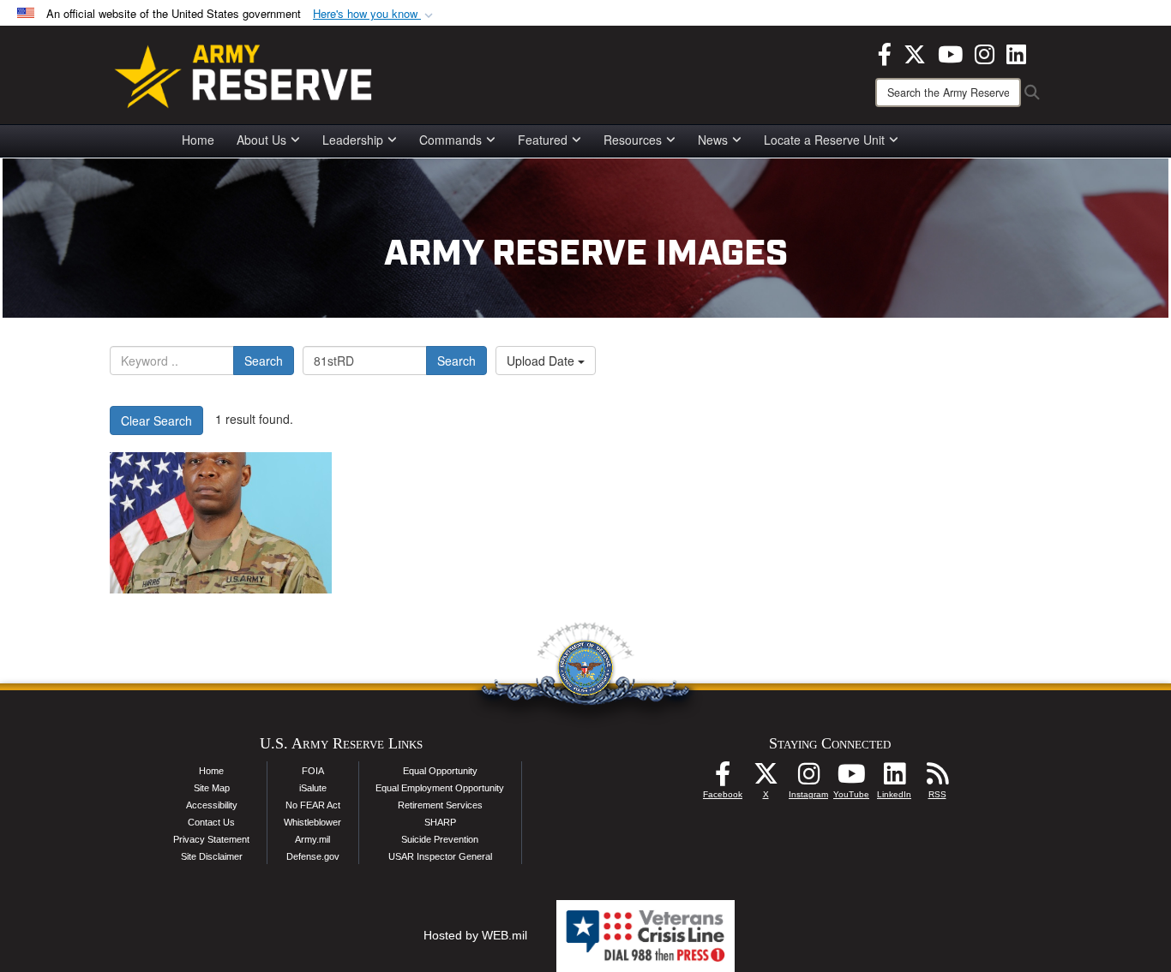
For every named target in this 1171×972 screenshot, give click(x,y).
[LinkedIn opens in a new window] (1016, 52)
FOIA (313, 771)
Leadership (352, 139)
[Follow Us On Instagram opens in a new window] (808, 778)
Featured (542, 139)
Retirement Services (440, 805)
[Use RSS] (937, 778)
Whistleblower (312, 822)
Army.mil (312, 839)
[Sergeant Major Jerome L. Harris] (221, 522)
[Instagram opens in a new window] (984, 52)
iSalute (313, 788)
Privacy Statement (211, 839)
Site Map (212, 788)
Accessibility (211, 805)
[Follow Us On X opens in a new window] (765, 778)
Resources (633, 139)
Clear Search (156, 420)
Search (263, 360)
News (713, 139)
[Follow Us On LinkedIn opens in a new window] (894, 778)
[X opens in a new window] (915, 52)
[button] (374, 14)
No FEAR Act (312, 805)
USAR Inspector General (440, 856)
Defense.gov (312, 856)
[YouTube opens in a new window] (950, 52)
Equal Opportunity (440, 771)
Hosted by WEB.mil (475, 935)
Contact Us (211, 822)
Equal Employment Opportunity (439, 788)
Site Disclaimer (212, 856)
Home (198, 139)
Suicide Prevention (439, 839)
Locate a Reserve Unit (824, 139)
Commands (450, 139)
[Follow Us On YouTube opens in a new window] (851, 778)
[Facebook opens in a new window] (885, 52)
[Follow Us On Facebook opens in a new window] (722, 778)
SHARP (440, 822)
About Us (261, 139)
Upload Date (542, 360)
